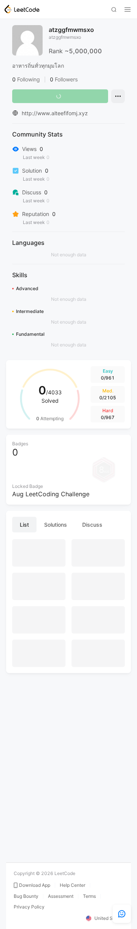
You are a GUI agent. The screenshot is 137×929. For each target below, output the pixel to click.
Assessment (60, 896)
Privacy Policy (29, 907)
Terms (89, 896)
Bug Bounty (26, 896)
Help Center (72, 885)
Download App (34, 885)
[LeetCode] (22, 9)
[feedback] (122, 914)
